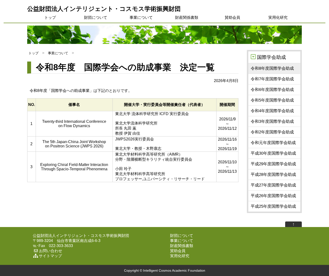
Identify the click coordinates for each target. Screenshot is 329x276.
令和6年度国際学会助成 (272, 89)
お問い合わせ (50, 251)
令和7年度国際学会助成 (272, 79)
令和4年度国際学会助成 (272, 111)
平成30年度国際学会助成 (273, 153)
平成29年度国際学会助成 (273, 164)
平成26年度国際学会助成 (273, 195)
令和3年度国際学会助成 (272, 121)
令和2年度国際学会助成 (272, 132)
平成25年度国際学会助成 (273, 206)
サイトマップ (50, 256)
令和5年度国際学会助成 (272, 100)
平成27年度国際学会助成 (273, 185)
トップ (50, 17)
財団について (95, 17)
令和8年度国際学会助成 (272, 68)
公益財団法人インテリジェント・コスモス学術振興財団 (104, 8)
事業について (141, 17)
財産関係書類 (186, 17)
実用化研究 (278, 17)
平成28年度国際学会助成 (273, 174)
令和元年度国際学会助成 (273, 142)
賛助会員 (232, 17)
